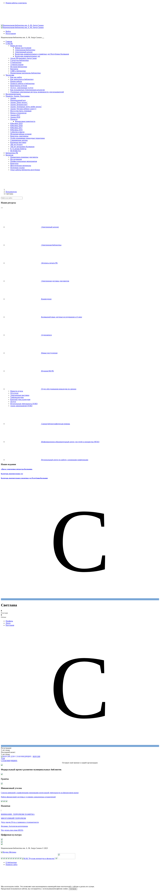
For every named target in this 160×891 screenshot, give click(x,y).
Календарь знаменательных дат (12, 474)
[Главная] (23, 190)
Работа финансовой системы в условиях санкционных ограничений (28, 797)
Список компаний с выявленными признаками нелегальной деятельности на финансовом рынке (40, 793)
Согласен (73, 889)
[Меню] (2, 207)
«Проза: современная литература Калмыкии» (16, 469)
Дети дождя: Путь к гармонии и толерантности (20, 822)
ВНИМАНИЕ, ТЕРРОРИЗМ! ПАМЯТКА (18, 814)
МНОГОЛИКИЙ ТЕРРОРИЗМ (13, 818)
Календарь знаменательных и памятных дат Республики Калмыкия (24, 478)
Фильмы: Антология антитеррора (14, 826)
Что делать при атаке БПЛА (12, 830)
